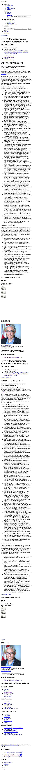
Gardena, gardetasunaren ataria (11, 708)
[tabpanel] (16, 168)
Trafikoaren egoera (8, 721)
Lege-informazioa (11, 22)
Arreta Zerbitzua (7, 706)
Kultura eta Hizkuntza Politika (15, 52)
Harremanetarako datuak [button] (9, 57)
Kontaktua (9, 12)
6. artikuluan (3, 74)
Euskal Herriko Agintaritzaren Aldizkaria (13, 728)
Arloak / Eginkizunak (6, 377)
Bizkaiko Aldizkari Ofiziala (10, 730)
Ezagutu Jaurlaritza (8, 703)
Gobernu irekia (7, 707)
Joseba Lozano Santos (6, 345)
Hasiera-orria (10, 5)
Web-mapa (9, 15)
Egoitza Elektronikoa (11, 24)
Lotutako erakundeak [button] (9, 60)
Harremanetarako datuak (6, 594)
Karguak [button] (6, 58)
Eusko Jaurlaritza (11, 8)
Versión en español (8, 762)
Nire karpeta (6, 32)
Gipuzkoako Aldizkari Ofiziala (11, 732)
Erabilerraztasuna (11, 20)
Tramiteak (9, 9)
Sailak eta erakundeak (9, 704)
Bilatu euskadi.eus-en (12, 16)
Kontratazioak (7, 717)
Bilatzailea (9, 13)
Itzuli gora (6, 765)
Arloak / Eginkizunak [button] (9, 56)
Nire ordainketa (7, 718)
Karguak (3, 639)
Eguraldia (6, 719)
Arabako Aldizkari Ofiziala (10, 729)
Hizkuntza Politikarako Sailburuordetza (16, 52)
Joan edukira (4, 1)
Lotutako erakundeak (6, 671)
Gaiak (8, 7)
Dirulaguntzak (7, 715)
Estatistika (6, 722)
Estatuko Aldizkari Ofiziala (10, 733)
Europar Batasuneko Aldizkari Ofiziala (13, 734)
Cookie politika (10, 23)
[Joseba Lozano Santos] (11, 344)
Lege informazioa (8, 694)
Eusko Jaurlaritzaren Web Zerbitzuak (9, 745)
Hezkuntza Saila (4, 35)
